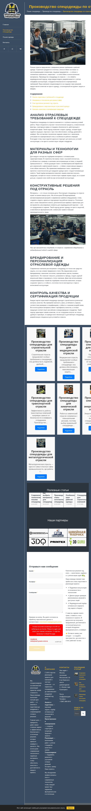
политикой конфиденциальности (50, 622)
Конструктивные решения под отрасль (45, 103)
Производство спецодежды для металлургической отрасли (41, 456)
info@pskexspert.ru (65, 697)
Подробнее (41, 369)
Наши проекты (49, 769)
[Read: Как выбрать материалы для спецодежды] (76, 684)
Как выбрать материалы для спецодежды (83, 687)
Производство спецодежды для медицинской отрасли (68, 347)
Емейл (31, 571)
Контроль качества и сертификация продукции (48, 109)
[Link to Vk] (20, 49)
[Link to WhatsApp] (12, 49)
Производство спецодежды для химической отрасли (68, 403)
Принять (70, 808)
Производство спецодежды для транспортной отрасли (41, 402)
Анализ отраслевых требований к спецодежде (48, 97)
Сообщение (33, 592)
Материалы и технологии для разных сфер (46, 100)
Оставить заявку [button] (50, 766)
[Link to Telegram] (4, 49)
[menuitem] (12, 24)
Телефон (32, 582)
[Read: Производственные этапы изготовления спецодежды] (76, 696)
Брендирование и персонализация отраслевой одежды (50, 106)
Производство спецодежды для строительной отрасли (41, 346)
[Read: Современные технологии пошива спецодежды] (76, 674)
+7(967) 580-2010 (65, 701)
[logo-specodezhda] (12, 10)
